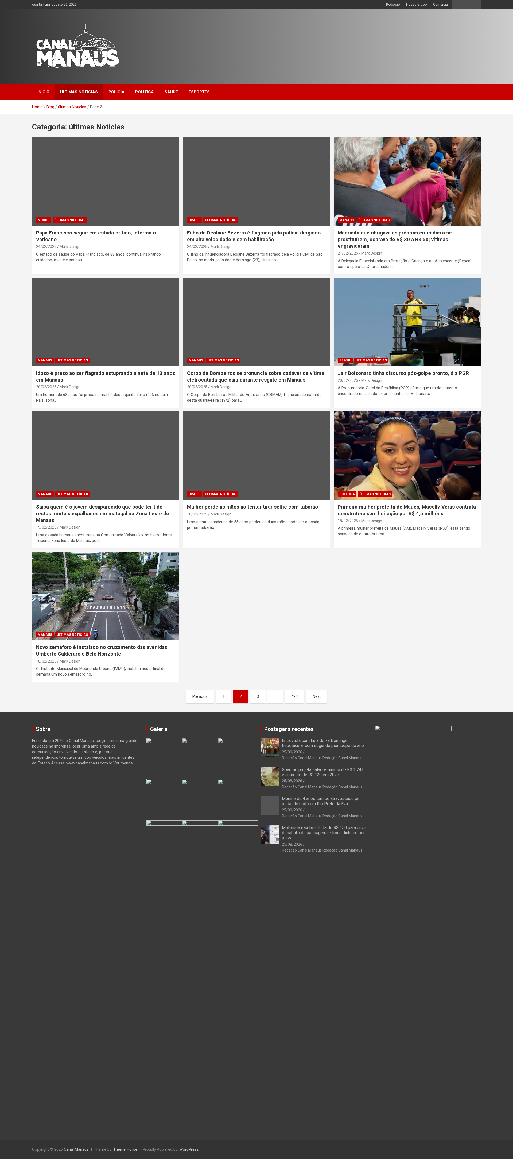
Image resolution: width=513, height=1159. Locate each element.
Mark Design (70, 246)
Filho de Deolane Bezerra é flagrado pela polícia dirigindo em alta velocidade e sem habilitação (254, 236)
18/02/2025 (197, 514)
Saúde (171, 92)
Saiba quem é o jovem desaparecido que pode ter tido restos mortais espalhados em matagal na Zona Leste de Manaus (102, 513)
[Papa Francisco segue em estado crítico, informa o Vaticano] (106, 181)
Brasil (194, 220)
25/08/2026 (292, 752)
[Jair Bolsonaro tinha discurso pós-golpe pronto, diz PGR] (407, 322)
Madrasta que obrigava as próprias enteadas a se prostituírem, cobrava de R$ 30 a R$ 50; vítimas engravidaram (395, 239)
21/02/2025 (348, 253)
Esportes (199, 92)
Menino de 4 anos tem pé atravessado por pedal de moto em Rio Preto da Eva (321, 801)
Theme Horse (125, 1149)
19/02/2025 (46, 527)
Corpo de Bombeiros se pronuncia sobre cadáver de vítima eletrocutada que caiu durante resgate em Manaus (255, 376)
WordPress (189, 1149)
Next (317, 696)
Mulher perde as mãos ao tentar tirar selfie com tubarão (252, 507)
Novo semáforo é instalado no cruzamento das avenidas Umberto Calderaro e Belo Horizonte (101, 650)
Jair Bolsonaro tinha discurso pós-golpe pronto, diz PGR (403, 373)
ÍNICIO (43, 92)
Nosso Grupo (416, 4)
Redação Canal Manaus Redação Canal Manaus (322, 758)
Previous (200, 696)
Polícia (116, 92)
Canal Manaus (76, 1149)
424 (294, 696)
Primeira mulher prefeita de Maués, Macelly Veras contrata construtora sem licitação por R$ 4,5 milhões (407, 510)
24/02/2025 (46, 246)
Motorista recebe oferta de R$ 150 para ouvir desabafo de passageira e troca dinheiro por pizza (324, 832)
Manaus (346, 220)
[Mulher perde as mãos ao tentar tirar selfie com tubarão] (256, 455)
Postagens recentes (289, 729)
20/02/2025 (46, 387)
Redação (393, 4)
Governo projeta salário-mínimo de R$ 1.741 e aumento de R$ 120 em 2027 (323, 772)
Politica (144, 92)
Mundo (44, 220)
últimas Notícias (79, 92)
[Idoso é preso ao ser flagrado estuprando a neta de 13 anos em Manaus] (106, 322)
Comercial (441, 4)
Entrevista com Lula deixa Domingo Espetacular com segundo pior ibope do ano (323, 743)
